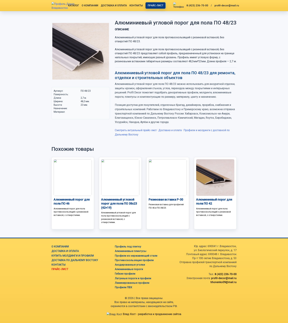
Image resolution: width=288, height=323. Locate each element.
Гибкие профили (125, 273)
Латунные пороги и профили (133, 278)
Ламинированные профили (132, 282)
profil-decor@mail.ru (226, 5)
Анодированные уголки (130, 264)
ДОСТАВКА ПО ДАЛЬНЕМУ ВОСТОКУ (75, 260)
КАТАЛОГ (73, 5)
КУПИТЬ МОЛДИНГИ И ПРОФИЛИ (73, 255)
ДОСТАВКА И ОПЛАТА (114, 5)
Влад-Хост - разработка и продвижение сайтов (152, 314)
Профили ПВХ (123, 287)
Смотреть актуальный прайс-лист (136, 130)
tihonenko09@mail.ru (223, 282)
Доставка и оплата (170, 130)
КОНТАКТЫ (136, 5)
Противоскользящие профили (134, 260)
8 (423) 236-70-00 (197, 5)
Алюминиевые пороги (129, 269)
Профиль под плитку (128, 246)
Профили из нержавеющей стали (136, 255)
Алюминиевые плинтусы (130, 251)
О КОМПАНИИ (90, 5)
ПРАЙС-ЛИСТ (155, 5)
